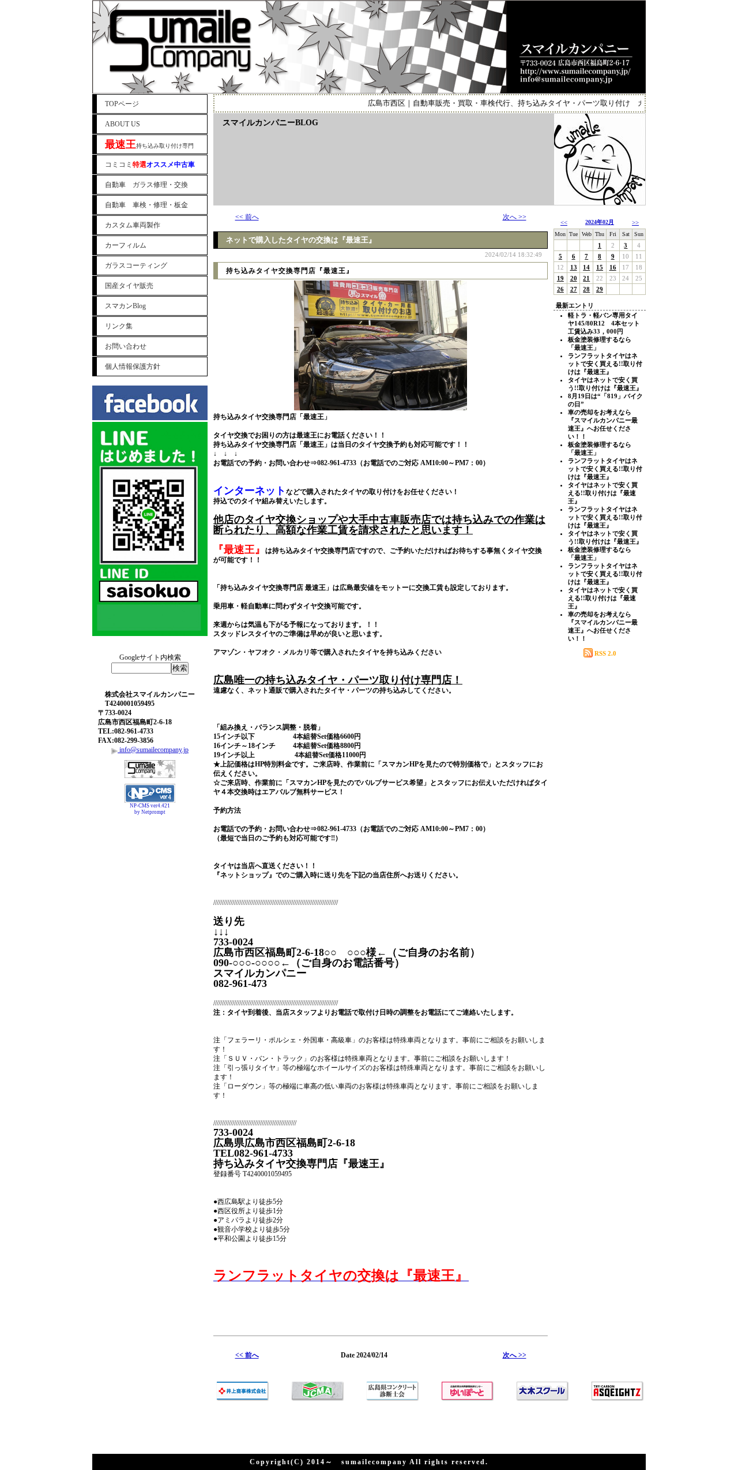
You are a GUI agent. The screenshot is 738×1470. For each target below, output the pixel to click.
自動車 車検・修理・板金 (146, 205)
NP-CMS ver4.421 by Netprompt (150, 809)
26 (560, 289)
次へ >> (514, 217)
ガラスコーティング (136, 265)
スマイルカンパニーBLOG (270, 122)
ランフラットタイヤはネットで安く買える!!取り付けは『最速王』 (605, 363)
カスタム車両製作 (132, 225)
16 (612, 267)
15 (599, 267)
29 (599, 289)
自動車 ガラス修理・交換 (146, 185)
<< (563, 222)
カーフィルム (125, 245)
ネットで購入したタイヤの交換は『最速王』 (301, 239)
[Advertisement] (149, 847)
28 (586, 289)
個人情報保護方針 (132, 366)
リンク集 (119, 326)
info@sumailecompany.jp (153, 750)
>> (635, 222)
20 (573, 278)
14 (586, 267)
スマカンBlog (125, 306)
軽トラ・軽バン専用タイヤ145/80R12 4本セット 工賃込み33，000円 (607, 323)
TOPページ (122, 104)
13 (573, 267)
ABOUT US (122, 124)
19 (560, 278)
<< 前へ (247, 217)
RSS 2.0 (604, 653)
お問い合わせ (125, 346)
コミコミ (150, 164)
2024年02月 (599, 222)
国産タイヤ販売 (129, 286)
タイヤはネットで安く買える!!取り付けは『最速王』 (603, 492)
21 (586, 278)
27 (573, 289)
